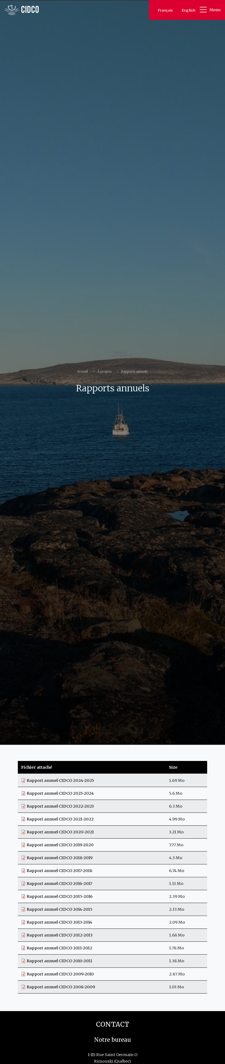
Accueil (82, 371)
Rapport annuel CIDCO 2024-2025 (60, 780)
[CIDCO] (21, 9)
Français (165, 10)
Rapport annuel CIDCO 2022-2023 (60, 806)
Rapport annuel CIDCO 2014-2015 (59, 909)
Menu (215, 9)
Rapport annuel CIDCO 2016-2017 (59, 883)
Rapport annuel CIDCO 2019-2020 (60, 844)
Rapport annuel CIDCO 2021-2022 (60, 819)
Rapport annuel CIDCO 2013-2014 (59, 922)
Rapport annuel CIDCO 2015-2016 (59, 896)
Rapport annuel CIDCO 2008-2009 (61, 986)
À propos (104, 371)
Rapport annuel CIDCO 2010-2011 (59, 960)
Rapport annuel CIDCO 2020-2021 (60, 832)
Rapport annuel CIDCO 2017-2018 (59, 870)
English (188, 10)
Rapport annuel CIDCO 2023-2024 (60, 793)
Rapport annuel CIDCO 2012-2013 (59, 935)
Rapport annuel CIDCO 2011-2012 (59, 948)
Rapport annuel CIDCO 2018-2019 (59, 857)
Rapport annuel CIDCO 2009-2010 (60, 974)
